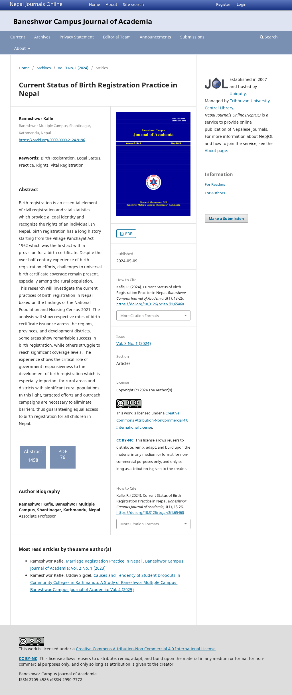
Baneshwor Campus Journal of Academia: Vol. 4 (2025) (82, 589)
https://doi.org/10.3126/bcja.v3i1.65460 (150, 303)
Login (241, 4)
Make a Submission (226, 218)
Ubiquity (238, 93)
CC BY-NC (124, 440)
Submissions (192, 37)
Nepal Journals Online (36, 4)
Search (270, 37)
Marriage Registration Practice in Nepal (104, 561)
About (111, 4)
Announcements (155, 37)
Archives (42, 37)
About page (216, 150)
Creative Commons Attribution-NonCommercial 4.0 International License (152, 420)
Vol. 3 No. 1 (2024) (73, 67)
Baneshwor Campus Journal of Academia (82, 21)
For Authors (215, 192)
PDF (128, 233)
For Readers (215, 184)
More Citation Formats (139, 315)
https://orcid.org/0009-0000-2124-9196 (52, 139)
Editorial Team (117, 37)
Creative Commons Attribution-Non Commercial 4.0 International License (146, 648)
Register (223, 4)
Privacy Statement (77, 37)
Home (94, 4)
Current (17, 37)
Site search (133, 4)
